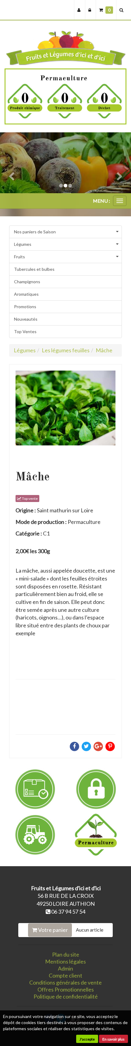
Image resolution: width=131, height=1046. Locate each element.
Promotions (25, 306)
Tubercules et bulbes (34, 269)
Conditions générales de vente (65, 982)
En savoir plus (113, 1039)
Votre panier (52, 929)
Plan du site (65, 954)
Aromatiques (26, 294)
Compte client (65, 975)
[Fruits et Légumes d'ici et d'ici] (65, 47)
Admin (65, 968)
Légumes (22, 244)
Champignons (27, 281)
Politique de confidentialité (66, 996)
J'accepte (87, 1039)
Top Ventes (25, 331)
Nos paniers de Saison (35, 231)
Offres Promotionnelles (65, 989)
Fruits (19, 256)
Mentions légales (65, 961)
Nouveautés (25, 319)
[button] (10, 162)
